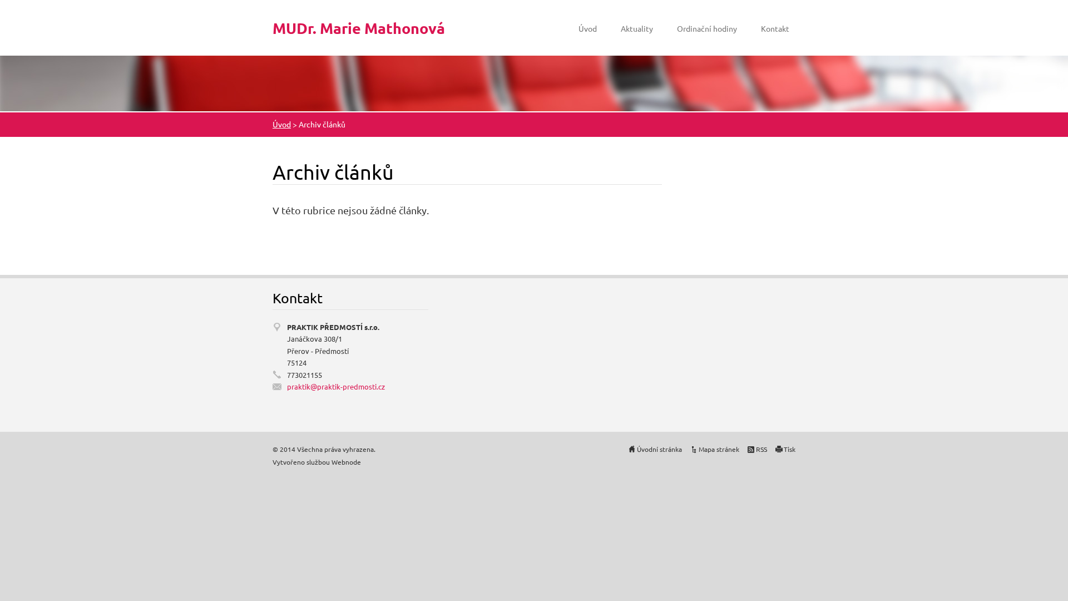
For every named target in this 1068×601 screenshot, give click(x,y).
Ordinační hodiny (707, 28)
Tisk (789, 449)
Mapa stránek (719, 449)
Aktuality (637, 28)
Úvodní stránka (659, 449)
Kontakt (775, 28)
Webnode (346, 461)
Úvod (587, 28)
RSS (761, 449)
